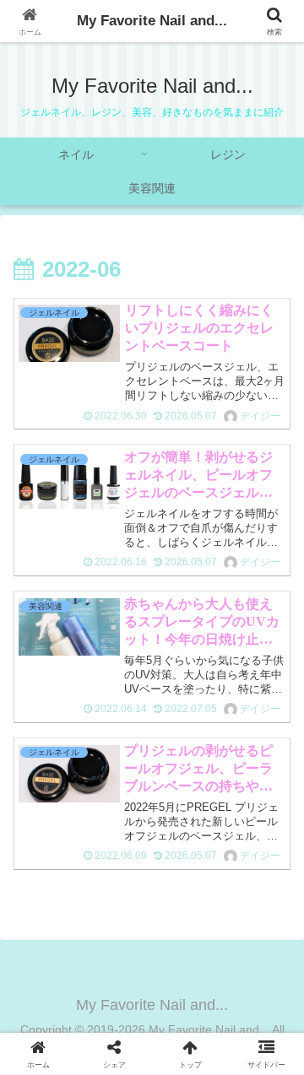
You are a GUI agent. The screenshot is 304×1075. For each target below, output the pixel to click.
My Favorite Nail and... (152, 21)
